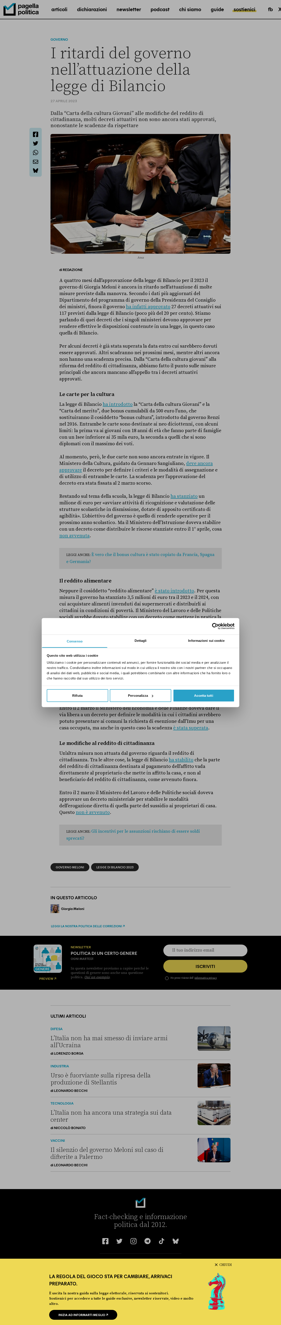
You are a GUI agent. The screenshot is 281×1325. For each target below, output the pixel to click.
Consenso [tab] (75, 641)
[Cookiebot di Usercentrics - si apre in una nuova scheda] (215, 626)
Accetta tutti (203, 695)
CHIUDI (225, 1265)
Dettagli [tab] (141, 640)
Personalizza (138, 695)
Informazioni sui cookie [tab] (206, 640)
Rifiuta (77, 695)
